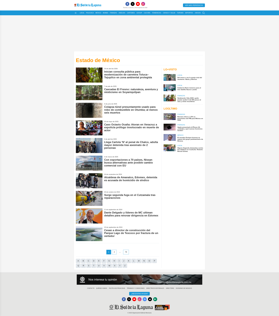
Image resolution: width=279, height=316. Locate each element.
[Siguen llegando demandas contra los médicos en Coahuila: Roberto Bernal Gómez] (170, 148)
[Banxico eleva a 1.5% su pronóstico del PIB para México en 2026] (170, 117)
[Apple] (150, 299)
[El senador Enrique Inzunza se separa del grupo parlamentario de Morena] (170, 138)
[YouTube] (138, 4)
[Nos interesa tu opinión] (139, 279)
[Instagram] (143, 4)
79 (126, 252)
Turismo (180, 13)
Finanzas (113, 13)
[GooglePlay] (155, 299)
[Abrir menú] (75, 12)
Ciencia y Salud (169, 13)
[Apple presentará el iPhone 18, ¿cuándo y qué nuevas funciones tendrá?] (170, 127)
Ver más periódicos (194, 5)
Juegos (198, 13)
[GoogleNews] (145, 299)
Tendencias (156, 13)
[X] (133, 4)
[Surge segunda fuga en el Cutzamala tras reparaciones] (89, 198)
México (98, 13)
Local (82, 13)
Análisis (122, 13)
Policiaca (90, 13)
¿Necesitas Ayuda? (139, 294)
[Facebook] (127, 4)
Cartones (131, 13)
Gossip (139, 13)
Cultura (147, 13)
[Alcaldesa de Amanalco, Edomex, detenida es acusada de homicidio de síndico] (89, 180)
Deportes (189, 13)
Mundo (105, 13)
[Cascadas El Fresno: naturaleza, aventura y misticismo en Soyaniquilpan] (89, 92)
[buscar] (203, 13)
